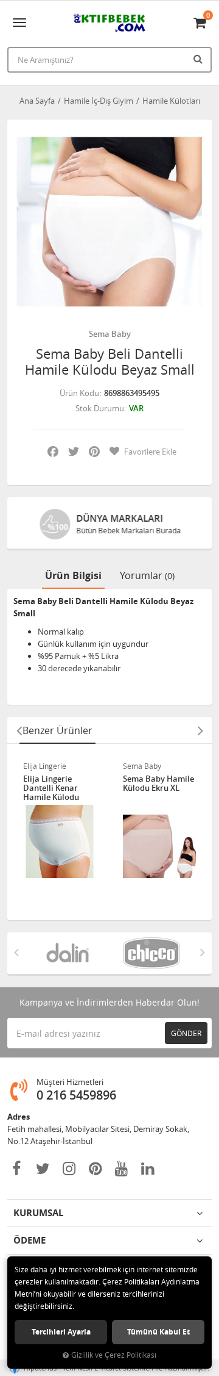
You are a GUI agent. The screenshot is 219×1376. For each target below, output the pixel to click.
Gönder (186, 1033)
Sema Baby (110, 333)
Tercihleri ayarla (61, 1332)
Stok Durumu (99, 408)
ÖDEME (29, 1240)
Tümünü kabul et (158, 1332)
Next (200, 730)
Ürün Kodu (79, 392)
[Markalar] (67, 953)
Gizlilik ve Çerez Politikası (113, 1355)
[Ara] (199, 58)
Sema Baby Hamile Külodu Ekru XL (158, 783)
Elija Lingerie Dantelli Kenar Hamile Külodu (51, 788)
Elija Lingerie (44, 766)
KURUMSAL (38, 1212)
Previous (19, 730)
